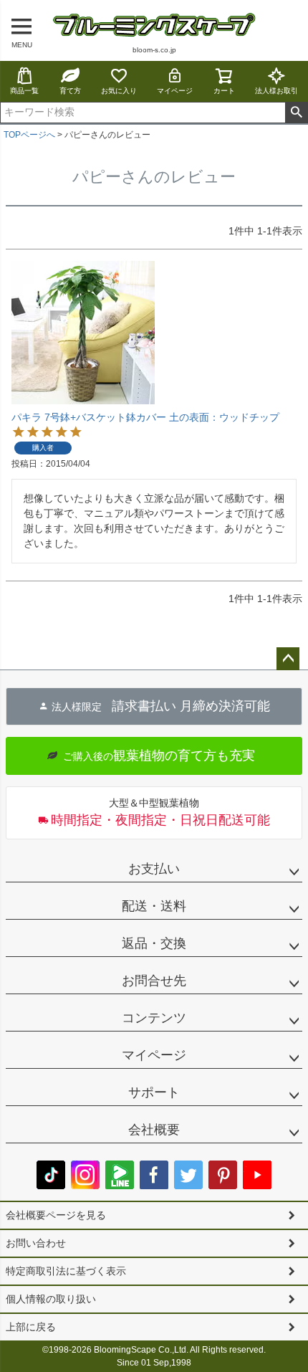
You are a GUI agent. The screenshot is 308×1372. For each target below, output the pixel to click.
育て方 (70, 91)
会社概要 (154, 1130)
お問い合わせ (36, 1243)
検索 (296, 113)
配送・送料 (154, 906)
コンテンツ (154, 1018)
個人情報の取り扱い (51, 1299)
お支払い (154, 869)
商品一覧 (24, 91)
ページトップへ (287, 658)
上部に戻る (31, 1327)
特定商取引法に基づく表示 (66, 1271)
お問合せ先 (154, 980)
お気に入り (119, 91)
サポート (154, 1092)
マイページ (175, 91)
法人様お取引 (276, 91)
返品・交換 (154, 943)
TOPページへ (29, 135)
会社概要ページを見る (56, 1215)
